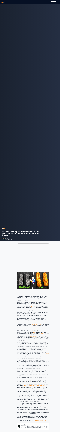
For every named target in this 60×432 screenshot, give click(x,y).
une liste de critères (34, 336)
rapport (32, 306)
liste (34, 332)
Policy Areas (36, 1)
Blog (4, 228)
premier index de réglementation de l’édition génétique (35, 385)
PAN (42, 333)
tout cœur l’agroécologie (36, 324)
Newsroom (24, 1)
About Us (19, 1)
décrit (42, 394)
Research (29, 1)
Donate (41, 1)
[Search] (55, 1)
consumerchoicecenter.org (40, 420)
